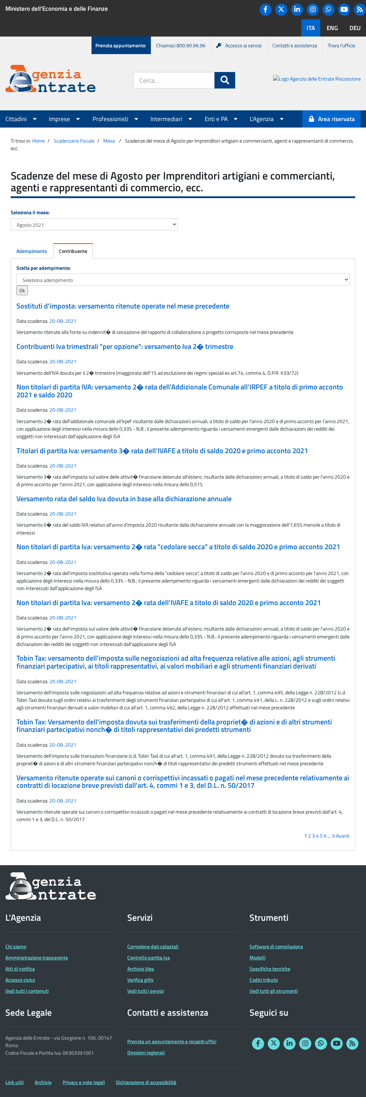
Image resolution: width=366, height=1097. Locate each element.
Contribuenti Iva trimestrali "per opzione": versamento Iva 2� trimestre (124, 346)
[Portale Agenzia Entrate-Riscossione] (317, 79)
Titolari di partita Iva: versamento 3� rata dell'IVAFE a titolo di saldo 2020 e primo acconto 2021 (162, 450)
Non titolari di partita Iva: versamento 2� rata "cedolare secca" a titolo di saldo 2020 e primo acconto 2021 (178, 546)
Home (38, 140)
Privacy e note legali (84, 1082)
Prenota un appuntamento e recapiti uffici (171, 1041)
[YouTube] (344, 10)
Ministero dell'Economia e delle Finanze (56, 8)
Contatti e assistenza (294, 45)
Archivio (43, 1082)
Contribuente (73, 251)
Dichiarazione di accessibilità (146, 1082)
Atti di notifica (20, 968)
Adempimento (31, 251)
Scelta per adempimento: (43, 268)
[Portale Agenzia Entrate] (50, 79)
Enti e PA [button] (217, 119)
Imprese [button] (60, 119)
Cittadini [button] (16, 119)
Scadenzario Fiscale (74, 140)
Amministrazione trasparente (36, 957)
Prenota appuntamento (120, 45)
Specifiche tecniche (269, 968)
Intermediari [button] (167, 119)
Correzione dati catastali (152, 946)
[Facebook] (265, 10)
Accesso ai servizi (243, 45)
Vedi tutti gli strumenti (273, 991)
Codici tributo (263, 979)
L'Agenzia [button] (262, 119)
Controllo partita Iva (148, 957)
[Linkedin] (297, 10)
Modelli (257, 957)
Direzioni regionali (146, 1052)
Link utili (14, 1082)
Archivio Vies (140, 968)
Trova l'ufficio (341, 45)
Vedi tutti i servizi (145, 991)
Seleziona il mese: (30, 212)
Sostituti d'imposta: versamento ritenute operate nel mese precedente (122, 306)
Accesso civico (20, 979)
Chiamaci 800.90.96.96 (181, 45)
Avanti (343, 835)
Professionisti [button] (111, 119)
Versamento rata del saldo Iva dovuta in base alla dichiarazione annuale (124, 498)
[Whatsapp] (328, 10)
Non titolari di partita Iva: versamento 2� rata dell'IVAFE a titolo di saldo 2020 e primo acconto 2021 (168, 602)
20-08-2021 (62, 321)
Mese (109, 140)
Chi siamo (15, 946)
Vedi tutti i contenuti (27, 991)
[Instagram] (313, 10)
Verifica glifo (140, 979)
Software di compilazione (276, 946)
